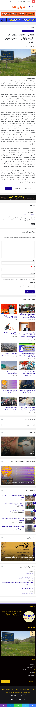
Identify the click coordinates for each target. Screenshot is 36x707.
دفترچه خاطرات (26, 27)
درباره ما (32, 673)
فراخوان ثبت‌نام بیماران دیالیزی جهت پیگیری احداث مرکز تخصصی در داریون (27, 373)
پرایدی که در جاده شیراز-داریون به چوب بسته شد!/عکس (13, 519)
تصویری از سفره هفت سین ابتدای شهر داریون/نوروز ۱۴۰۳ (14, 504)
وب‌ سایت (32, 273)
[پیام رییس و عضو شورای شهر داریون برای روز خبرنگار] (9, 309)
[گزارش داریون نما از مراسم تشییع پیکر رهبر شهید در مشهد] (9, 401)
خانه (32, 27)
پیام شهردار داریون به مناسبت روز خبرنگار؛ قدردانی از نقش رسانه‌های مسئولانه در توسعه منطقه (27, 335)
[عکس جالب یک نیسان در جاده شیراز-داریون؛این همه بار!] (30, 528)
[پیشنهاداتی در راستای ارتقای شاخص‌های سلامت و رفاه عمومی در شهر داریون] (27, 347)
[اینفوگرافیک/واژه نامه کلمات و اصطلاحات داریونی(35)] (9, 384)
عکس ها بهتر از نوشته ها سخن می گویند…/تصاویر (13, 496)
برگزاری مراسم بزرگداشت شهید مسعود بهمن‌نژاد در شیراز (27, 391)
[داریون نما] (19, 7)
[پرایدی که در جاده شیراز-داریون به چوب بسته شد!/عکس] (30, 521)
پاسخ (32, 224)
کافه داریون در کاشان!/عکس (17, 511)
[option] (18, 446)
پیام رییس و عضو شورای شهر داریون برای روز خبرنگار (10, 317)
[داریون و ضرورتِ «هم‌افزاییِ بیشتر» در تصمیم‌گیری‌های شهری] (9, 347)
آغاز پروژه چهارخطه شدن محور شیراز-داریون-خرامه (10, 372)
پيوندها (32, 664)
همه (24, 31)
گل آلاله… (31, 453)
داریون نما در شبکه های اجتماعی (26, 670)
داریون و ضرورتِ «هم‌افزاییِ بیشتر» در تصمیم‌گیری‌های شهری (9, 354)
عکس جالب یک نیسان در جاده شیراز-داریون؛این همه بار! (13, 527)
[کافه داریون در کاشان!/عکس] (30, 513)
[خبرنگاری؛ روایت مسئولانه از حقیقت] (9, 326)
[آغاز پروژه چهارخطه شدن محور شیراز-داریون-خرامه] (9, 365)
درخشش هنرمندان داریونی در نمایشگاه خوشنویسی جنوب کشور (19, 558)
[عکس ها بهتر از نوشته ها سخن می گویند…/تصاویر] (30, 498)
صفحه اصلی (31, 675)
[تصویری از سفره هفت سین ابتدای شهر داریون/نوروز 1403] (30, 505)
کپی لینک (8, 188)
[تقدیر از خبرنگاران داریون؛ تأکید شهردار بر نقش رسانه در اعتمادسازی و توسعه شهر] (27, 308)
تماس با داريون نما (29, 667)
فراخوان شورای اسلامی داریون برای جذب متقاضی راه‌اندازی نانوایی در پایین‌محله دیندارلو (27, 409)
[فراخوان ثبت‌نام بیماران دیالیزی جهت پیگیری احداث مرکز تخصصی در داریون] (27, 365)
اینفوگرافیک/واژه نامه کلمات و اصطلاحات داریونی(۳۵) (10, 391)
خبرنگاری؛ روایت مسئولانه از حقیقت (10, 334)
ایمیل (33, 267)
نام (33, 260)
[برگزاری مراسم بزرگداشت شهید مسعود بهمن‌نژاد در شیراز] (27, 384)
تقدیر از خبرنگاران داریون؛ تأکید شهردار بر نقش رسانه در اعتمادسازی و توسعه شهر (27, 316)
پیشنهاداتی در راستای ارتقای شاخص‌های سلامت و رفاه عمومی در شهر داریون (27, 355)
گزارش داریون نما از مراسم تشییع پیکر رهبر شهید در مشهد (9, 408)
